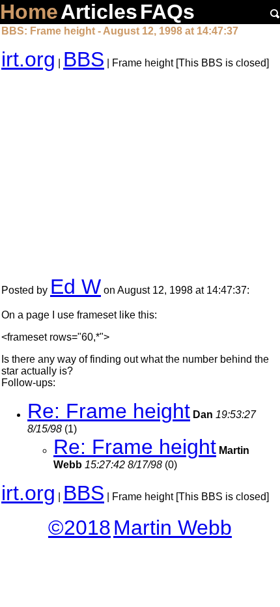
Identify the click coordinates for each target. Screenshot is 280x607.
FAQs (167, 11)
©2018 (79, 527)
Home (29, 11)
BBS (83, 59)
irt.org (28, 59)
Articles (99, 11)
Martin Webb (172, 527)
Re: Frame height (108, 411)
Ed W (75, 286)
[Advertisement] (140, 173)
